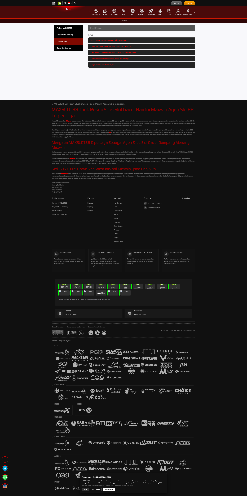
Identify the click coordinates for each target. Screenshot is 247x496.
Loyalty (90, 207)
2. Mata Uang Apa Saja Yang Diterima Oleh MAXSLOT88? (110, 46)
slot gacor (68, 121)
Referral (90, 211)
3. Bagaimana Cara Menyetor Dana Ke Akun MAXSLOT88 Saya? (113, 52)
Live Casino (114, 15)
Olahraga (141, 15)
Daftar (189, 3)
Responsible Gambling (65, 35)
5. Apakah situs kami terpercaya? (102, 65)
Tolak (85, 489)
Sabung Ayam (187, 15)
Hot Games (96, 15)
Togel (133, 15)
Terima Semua (108, 489)
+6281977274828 (155, 203)
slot (110, 132)
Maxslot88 (72, 159)
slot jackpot (64, 174)
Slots (105, 15)
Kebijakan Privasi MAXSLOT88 (107, 485)
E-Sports (178, 15)
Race (123, 15)
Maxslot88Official (154, 208)
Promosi (90, 203)
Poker (169, 15)
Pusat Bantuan (62, 41)
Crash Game (151, 15)
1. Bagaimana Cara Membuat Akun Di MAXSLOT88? (108, 40)
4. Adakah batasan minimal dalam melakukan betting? (109, 59)
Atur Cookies (96, 489)
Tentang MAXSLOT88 (64, 28)
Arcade (160, 15)
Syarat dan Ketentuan (64, 48)
